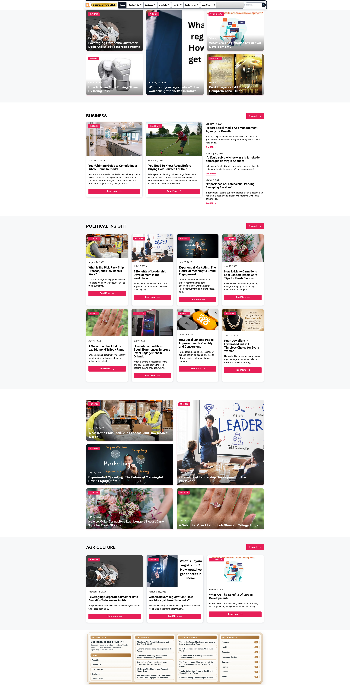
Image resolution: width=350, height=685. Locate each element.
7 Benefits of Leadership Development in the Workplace (150, 275)
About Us (95, 660)
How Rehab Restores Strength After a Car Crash (196, 650)
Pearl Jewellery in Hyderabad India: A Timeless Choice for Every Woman (241, 346)
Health (176, 5)
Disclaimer (96, 674)
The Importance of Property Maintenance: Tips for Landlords (196, 657)
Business (149, 5)
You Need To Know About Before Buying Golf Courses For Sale (169, 167)
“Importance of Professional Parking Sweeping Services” (230, 185)
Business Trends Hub (104, 5)
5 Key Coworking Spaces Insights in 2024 (196, 678)
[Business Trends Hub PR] (88, 5)
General (93, 58)
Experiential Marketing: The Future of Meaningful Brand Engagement (197, 271)
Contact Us (134, 5)
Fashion (93, 313)
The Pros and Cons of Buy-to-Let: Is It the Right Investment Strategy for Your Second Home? (196, 664)
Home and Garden (229, 657)
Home (122, 5)
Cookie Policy (97, 679)
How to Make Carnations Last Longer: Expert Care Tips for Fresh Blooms (240, 275)
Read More (112, 191)
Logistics (94, 239)
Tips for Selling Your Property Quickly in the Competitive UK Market (196, 672)
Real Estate (155, 126)
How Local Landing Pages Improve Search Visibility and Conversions (196, 343)
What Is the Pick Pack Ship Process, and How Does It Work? (106, 271)
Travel (224, 677)
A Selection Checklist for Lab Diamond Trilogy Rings (106, 347)
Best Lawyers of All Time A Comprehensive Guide (229, 89)
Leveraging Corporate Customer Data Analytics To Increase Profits (114, 45)
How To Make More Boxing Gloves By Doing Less (113, 89)
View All (253, 116)
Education (215, 58)
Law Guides (207, 5)
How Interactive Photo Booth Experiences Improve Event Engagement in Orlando (152, 351)
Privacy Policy (97, 669)
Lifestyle (163, 5)
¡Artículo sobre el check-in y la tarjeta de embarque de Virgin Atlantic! (233, 159)
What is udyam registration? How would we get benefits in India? (174, 89)
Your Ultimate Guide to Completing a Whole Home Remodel (112, 167)
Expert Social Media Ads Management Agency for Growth (231, 129)
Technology (190, 5)
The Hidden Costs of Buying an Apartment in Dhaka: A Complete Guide (197, 643)
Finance (153, 14)
